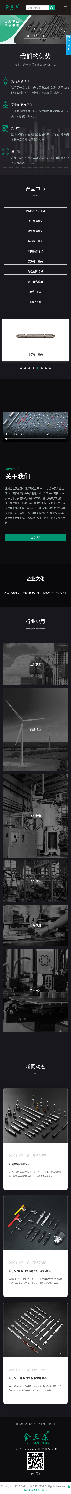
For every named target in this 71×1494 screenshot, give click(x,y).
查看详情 (35, 537)
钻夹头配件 (35, 301)
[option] (35, 341)
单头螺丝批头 (35, 221)
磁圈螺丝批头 (35, 231)
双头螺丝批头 (35, 261)
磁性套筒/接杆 (35, 271)
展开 (68, 44)
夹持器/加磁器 (35, 281)
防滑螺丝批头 (35, 241)
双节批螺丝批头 (35, 251)
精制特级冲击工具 (35, 211)
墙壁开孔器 (35, 291)
